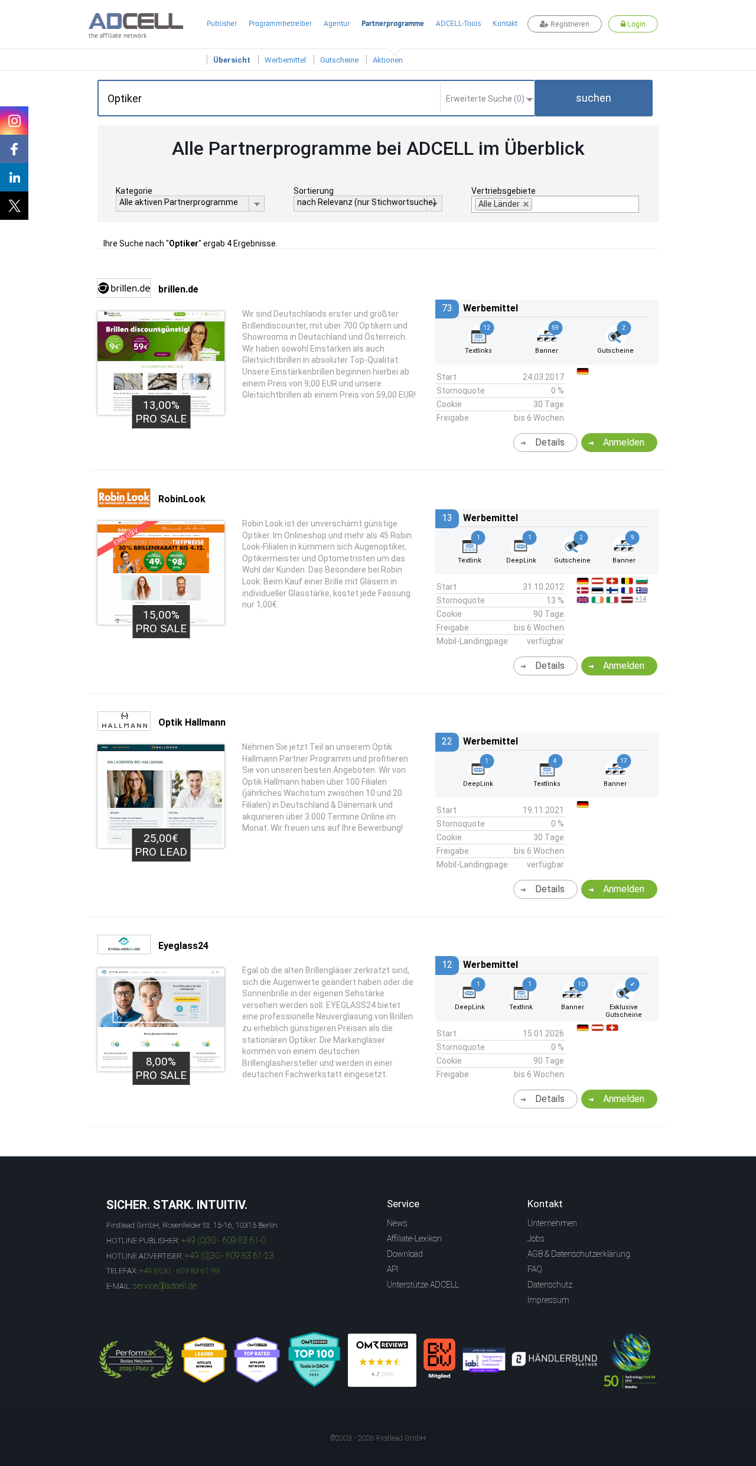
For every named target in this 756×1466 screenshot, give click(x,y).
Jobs (536, 1238)
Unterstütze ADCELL (423, 1284)
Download (405, 1254)
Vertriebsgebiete (503, 191)
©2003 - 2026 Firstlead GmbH (378, 1438)
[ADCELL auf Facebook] (14, 149)
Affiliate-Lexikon (414, 1238)
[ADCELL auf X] (14, 205)
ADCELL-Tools (458, 23)
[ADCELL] (382, 1360)
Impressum (548, 1300)
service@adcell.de (165, 1286)
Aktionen (388, 60)
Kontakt (505, 23)
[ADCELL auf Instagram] (14, 120)
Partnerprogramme (392, 23)
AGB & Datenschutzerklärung (578, 1254)
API (392, 1269)
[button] (594, 98)
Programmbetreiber (280, 23)
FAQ (534, 1269)
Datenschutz (549, 1284)
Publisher (222, 23)
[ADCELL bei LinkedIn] (14, 177)
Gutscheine (339, 60)
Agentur (337, 23)
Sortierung (314, 191)
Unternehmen (552, 1223)
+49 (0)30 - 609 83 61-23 (229, 1255)
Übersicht (231, 60)
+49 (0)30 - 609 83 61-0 (223, 1240)
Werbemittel (285, 60)
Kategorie (134, 191)
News (397, 1223)
